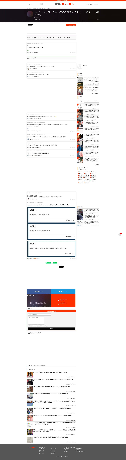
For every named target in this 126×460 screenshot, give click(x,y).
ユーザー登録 (89, 4)
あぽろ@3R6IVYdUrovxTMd (34, 139)
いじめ (81, 181)
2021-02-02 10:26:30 (39, 43)
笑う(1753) (98, 19)
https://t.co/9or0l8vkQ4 (43, 153)
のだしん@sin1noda (33, 68)
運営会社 (66, 451)
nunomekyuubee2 (30, 122)
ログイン (96, 4)
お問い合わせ (66, 449)
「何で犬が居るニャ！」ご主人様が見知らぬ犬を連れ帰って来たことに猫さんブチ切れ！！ (53, 380)
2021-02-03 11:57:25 (39, 142)
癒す (81, 173)
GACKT (87, 181)
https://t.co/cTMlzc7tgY (37, 47)
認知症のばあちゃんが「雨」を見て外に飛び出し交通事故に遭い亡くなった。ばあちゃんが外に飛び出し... (91, 216)
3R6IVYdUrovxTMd (30, 134)
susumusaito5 (29, 114)
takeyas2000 (29, 202)
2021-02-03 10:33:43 (40, 114)
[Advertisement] (51, 30)
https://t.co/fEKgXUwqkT (51, 205)
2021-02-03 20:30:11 (40, 202)
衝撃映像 (93, 175)
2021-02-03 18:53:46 (41, 122)
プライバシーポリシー (80, 451)
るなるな (68, 376)
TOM (92, 81)
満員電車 (93, 181)
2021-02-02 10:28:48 (40, 72)
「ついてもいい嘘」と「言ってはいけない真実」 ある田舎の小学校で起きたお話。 (91, 85)
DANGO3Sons (29, 150)
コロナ (87, 175)
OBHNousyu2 (29, 72)
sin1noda (28, 63)
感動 (81, 172)
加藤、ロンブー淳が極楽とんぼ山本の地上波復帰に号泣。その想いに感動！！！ (91, 153)
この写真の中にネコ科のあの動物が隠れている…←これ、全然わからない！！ (51, 386)
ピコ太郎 (88, 179)
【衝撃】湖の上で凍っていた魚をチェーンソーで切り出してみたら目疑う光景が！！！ (91, 210)
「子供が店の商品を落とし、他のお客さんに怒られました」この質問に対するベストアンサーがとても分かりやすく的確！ (54, 423)
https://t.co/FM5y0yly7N (33, 126)
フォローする (33, 43)
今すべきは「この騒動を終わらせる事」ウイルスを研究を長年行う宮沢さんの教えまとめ (91, 222)
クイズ (81, 183)
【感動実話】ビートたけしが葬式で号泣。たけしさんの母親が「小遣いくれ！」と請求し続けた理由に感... (91, 159)
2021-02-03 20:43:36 (38, 192)
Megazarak (29, 43)
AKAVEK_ (29, 142)
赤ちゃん (86, 177)
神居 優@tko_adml (33, 199)
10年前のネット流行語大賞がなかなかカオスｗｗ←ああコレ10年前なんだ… (51, 393)
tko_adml (28, 192)
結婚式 (86, 183)
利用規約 (77, 449)
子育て (94, 179)
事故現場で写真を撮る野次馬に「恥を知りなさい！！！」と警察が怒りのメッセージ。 (91, 147)
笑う (87, 173)
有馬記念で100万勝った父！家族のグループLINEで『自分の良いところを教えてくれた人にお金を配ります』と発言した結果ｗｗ (54, 401)
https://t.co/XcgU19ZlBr (56, 196)
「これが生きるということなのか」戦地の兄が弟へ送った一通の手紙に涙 (50, 437)
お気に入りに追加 (71, 25)
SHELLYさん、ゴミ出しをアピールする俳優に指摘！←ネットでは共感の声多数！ (52, 415)
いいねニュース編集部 (88, 87)
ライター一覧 (66, 448)
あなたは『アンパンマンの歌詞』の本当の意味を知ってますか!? (91, 135)
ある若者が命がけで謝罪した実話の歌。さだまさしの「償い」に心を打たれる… (91, 117)
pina (92, 93)
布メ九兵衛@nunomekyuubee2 (35, 131)
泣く (93, 173)
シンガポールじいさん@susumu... (35, 118)
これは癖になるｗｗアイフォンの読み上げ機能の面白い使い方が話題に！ (91, 129)
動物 (80, 177)
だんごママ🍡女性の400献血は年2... (35, 155)
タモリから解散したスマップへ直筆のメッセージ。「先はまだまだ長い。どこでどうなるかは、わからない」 (91, 79)
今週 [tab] (81, 101)
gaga (92, 225)
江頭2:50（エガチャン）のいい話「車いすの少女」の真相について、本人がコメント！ (91, 111)
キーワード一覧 (78, 448)
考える (88, 172)
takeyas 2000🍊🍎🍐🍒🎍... (34, 258)
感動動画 (93, 177)
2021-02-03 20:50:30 (40, 150)
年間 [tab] (95, 101)
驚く (80, 175)
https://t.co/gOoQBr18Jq (63, 205)
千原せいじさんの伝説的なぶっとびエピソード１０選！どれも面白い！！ (91, 123)
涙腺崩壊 (81, 179)
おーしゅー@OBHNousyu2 (34, 76)
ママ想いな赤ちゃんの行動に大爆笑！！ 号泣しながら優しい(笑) (90, 90)
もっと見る (96, 164)
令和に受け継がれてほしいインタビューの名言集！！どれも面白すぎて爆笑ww (52, 408)
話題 (94, 172)
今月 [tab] (88, 101)
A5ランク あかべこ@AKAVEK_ (35, 147)
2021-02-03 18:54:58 (38, 63)
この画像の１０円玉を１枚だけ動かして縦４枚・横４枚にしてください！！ (91, 105)
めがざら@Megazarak (33, 52)
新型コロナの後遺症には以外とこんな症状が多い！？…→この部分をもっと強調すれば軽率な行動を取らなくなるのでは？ (54, 430)
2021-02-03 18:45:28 (42, 134)
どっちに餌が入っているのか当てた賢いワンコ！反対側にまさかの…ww (50, 372)
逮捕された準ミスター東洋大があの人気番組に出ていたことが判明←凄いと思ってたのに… (91, 141)
